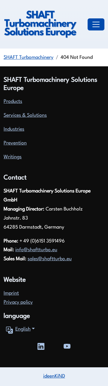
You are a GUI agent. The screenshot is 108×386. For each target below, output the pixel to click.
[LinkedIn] (41, 345)
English (23, 329)
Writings (13, 157)
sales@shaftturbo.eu (50, 259)
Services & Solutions (25, 115)
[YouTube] (67, 345)
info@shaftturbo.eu (36, 250)
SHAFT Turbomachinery (28, 57)
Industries (14, 129)
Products (13, 101)
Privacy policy (18, 302)
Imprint (11, 293)
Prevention (15, 143)
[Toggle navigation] (96, 24)
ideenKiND (54, 376)
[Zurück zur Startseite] (40, 24)
